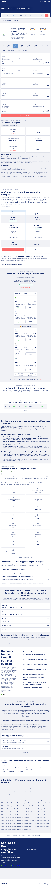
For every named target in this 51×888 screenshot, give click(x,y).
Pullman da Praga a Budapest (24, 800)
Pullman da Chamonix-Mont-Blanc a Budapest (28, 806)
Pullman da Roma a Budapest (41, 791)
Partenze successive (30, 374)
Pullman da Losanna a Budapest (9, 797)
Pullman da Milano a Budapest (25, 788)
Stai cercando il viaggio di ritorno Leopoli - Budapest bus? (12, 768)
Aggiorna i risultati (24, 287)
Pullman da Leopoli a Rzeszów (41, 826)
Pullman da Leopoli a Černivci (8, 823)
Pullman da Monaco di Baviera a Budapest (27, 794)
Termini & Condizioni (37, 884)
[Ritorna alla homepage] (4, 2)
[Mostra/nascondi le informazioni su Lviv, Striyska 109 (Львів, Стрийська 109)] (48, 736)
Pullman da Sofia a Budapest (41, 794)
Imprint (28, 884)
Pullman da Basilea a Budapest (41, 788)
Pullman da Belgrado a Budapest (42, 800)
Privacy (46, 884)
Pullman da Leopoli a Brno (7, 820)
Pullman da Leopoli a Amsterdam (25, 815)
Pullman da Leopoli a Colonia (41, 817)
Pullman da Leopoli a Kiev (23, 817)
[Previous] (5, 401)
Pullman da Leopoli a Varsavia (24, 812)
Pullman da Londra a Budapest (8, 791)
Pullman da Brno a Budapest (41, 806)
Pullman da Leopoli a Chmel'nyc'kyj (10, 829)
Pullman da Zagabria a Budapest (42, 797)
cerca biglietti (13, 133)
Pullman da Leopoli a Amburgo (9, 817)
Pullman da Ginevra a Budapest (9, 788)
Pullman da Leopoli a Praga (40, 812)
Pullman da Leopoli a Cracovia (41, 815)
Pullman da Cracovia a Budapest (42, 803)
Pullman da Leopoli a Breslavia (41, 823)
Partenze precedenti (20, 374)
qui (40, 379)
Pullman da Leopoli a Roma (40, 809)
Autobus (8, 835)
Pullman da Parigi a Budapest (8, 794)
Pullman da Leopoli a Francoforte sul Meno (12, 815)
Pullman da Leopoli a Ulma (24, 826)
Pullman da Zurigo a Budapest (24, 791)
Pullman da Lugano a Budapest (25, 803)
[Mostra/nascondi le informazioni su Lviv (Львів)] (48, 747)
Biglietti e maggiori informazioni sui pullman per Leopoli (37, 768)
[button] (31, 15)
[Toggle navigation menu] (49, 2)
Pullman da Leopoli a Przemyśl (8, 826)
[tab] (8, 50)
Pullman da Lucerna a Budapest (9, 800)
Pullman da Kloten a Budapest (8, 803)
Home (2, 835)
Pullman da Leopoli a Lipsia (24, 829)
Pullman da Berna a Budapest (24, 797)
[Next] (47, 46)
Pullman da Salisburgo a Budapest (9, 806)
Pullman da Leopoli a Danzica (24, 823)
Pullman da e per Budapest (18, 835)
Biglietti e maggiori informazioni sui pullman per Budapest (13, 772)
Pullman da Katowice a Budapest (9, 809)
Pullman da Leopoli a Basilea (24, 809)
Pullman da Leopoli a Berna (8, 812)
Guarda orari (13, 150)
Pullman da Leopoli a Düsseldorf (25, 820)
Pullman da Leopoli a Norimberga (42, 820)
